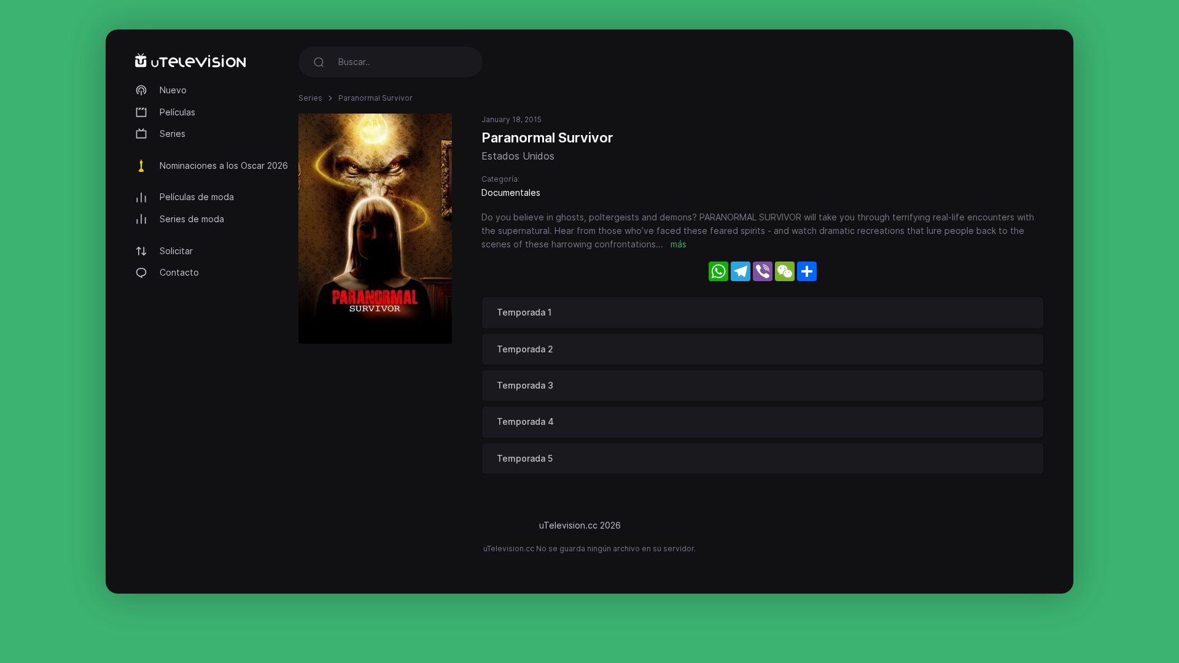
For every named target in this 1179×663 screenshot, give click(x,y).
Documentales (510, 192)
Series (172, 133)
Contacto (179, 272)
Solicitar (176, 251)
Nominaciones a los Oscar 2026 (224, 165)
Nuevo (173, 90)
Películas (177, 112)
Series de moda (192, 219)
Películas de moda (197, 197)
